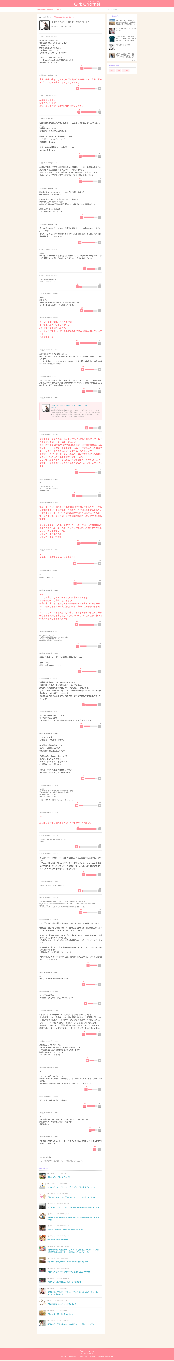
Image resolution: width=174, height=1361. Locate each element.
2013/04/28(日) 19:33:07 (51, 376)
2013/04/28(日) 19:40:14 (51, 434)
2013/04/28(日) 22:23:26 (51, 853)
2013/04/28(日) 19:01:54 (51, 293)
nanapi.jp (53, 408)
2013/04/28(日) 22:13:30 (51, 812)
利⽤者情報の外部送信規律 (105, 1356)
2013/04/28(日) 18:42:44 (50, 163)
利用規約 (92, 1356)
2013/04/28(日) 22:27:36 (51, 881)
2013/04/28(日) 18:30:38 (50, 36)
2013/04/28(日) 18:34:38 (50, 75)
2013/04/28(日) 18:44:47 (50, 188)
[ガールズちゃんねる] (40, 17)
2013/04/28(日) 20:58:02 (51, 653)
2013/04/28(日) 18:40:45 (50, 119)
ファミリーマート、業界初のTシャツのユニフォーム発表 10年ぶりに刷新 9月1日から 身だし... (126, 38)
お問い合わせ (72, 1356)
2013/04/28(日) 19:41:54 (51, 479)
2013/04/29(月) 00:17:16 (51, 991)
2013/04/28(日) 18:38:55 (50, 95)
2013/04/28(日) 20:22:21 (51, 631)
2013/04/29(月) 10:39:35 (51, 1096)
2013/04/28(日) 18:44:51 (50, 224)
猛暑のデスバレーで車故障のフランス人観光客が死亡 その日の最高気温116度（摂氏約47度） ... (126, 22)
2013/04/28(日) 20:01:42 (51, 570)
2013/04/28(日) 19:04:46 (51, 317)
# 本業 (118, 70)
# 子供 (111, 70)
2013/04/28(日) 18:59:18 (50, 275)
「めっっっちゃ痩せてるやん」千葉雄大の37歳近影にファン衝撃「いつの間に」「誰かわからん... (126, 55)
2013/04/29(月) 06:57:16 (51, 1067)
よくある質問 (83, 1356)
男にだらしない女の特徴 (123, 45)
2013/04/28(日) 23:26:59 (51, 972)
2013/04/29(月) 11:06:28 (51, 1113)
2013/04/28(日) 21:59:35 (51, 785)
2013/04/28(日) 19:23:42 (51, 350)
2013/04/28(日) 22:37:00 (51, 897)
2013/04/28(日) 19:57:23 (51, 550)
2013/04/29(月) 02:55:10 (51, 1010)
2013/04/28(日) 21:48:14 (51, 733)
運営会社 (63, 1356)
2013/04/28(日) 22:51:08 (51, 919)
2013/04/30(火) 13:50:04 (51, 1137)
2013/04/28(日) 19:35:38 (51, 398)
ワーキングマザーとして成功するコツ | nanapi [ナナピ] (69, 405)
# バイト (126, 70)
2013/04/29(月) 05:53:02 (51, 1041)
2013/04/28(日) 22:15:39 (51, 835)
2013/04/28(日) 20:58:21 (51, 678)
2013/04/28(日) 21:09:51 (51, 711)
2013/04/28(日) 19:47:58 (51, 502)
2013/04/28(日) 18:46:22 (50, 249)
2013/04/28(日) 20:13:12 (51, 590)
